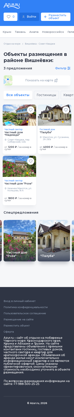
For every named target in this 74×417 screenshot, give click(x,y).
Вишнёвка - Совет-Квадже (40, 44)
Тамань (20, 32)
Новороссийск (53, 32)
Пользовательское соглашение (25, 313)
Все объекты (17, 95)
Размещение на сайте (19, 319)
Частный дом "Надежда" (13, 133)
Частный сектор (13, 129)
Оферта (9, 331)
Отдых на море (12, 44)
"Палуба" (46, 132)
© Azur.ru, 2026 (37, 403)
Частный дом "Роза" (18, 183)
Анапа (33, 32)
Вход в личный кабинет (20, 301)
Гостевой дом (47, 129)
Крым (7, 32)
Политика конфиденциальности (26, 307)
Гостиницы (46, 95)
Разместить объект (17, 325)
